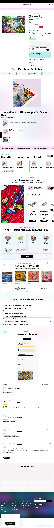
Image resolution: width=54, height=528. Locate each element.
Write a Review (27, 339)
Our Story (2, 499)
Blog (2, 509)
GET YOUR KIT (27, 256)
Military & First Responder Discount (27, 503)
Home (29, 13)
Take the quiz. (49, 525)
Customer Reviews (4, 505)
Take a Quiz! (42, 507)
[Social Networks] (35, 504)
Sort (43, 384)
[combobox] (27, 7)
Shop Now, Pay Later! (25, 505)
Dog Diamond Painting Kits (35, 13)
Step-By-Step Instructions (5, 503)
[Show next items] (51, 156)
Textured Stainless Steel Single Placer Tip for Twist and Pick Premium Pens (43, 212)
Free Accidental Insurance (16, 501)
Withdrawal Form (15, 509)
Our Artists (3, 507)
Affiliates (22, 507)
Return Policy (14, 507)
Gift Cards (23, 499)
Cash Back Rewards (24, 501)
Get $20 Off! (36, 507)
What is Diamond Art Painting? (6, 501)
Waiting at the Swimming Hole (43, 13)
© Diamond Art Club (32, 215)
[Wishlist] (51, 4)
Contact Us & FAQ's (15, 499)
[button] (23, 24)
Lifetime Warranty (15, 503)
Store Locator (3, 511)
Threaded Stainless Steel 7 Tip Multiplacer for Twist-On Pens (32, 212)
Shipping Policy (14, 505)
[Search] (49, 4)
